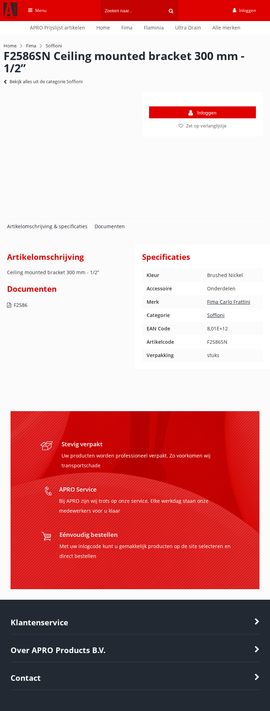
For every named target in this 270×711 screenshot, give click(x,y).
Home (103, 27)
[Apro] (7, 20)
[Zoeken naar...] (171, 11)
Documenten (110, 226)
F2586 (20, 305)
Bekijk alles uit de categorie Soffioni (46, 81)
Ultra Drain (188, 27)
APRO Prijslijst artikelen (57, 27)
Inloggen (207, 113)
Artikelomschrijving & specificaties (47, 226)
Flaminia (154, 27)
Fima (127, 27)
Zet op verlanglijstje (206, 126)
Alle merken (226, 27)
